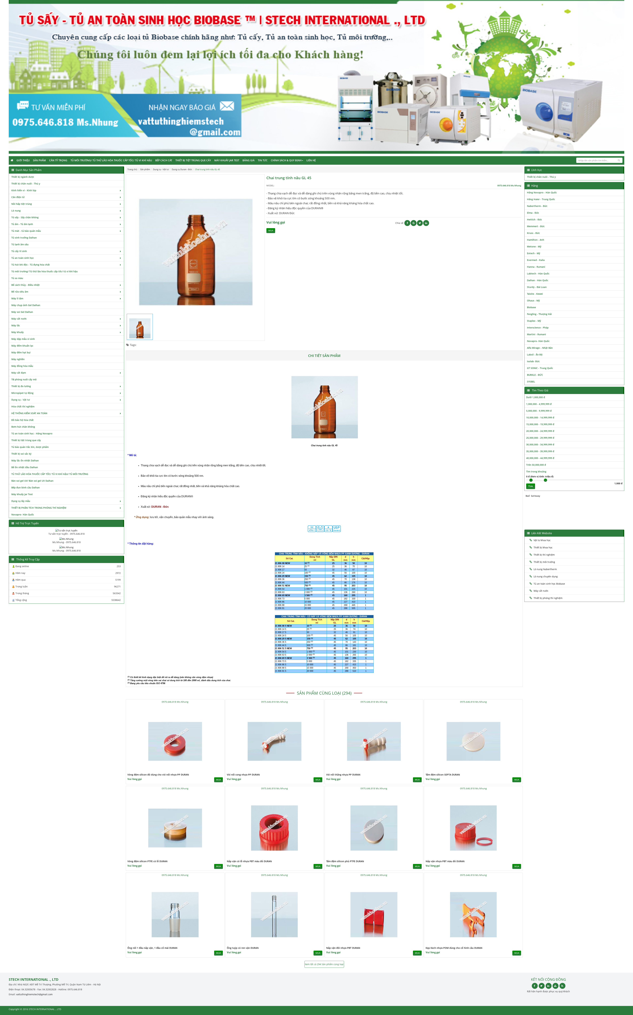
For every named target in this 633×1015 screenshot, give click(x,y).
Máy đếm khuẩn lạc (22, 345)
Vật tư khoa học (542, 540)
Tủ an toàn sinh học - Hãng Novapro (31, 433)
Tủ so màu (17, 278)
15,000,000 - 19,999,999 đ (540, 424)
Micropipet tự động (22, 393)
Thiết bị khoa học (543, 547)
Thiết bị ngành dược (22, 176)
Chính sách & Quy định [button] (286, 160)
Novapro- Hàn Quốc (22, 514)
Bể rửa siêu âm (19, 291)
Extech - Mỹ (533, 253)
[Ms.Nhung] (66, 538)
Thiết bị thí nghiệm (544, 554)
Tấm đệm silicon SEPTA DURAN (443, 774)
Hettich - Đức (534, 219)
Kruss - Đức (533, 233)
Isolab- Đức (533, 361)
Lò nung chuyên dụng (546, 576)
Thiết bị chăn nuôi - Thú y (25, 183)
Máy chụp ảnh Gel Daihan (25, 305)
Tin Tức (263, 160)
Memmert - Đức (536, 226)
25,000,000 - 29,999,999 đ (540, 437)
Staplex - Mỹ (534, 320)
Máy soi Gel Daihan (22, 311)
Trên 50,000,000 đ (536, 464)
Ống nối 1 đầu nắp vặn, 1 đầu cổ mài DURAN (152, 947)
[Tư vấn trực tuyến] (66, 530)
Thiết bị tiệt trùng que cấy (193, 160)
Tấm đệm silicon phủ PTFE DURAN (345, 861)
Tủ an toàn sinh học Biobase (549, 583)
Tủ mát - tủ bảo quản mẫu (26, 230)
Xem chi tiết (215, 770)
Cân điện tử (18, 197)
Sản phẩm (39, 160)
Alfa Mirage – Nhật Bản (540, 347)
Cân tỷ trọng (58, 160)
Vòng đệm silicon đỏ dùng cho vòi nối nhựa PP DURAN (158, 774)
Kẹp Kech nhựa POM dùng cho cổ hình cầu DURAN (454, 947)
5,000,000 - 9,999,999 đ (539, 410)
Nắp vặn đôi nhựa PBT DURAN (343, 947)
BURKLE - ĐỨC (535, 374)
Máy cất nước (19, 318)
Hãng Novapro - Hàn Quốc (542, 192)
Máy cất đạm (18, 372)
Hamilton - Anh (535, 239)
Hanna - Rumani (536, 266)
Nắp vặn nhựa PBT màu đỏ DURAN (445, 861)
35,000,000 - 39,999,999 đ (540, 451)
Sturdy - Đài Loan (537, 287)
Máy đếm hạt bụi (20, 352)
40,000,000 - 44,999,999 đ (540, 458)
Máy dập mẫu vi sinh (23, 338)
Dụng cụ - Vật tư (20, 399)
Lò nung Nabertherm (545, 569)
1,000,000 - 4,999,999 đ (539, 404)
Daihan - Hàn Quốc (537, 280)
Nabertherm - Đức (537, 206)
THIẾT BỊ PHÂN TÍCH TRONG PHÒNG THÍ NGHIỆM (38, 507)
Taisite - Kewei (535, 293)
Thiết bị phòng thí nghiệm (548, 598)
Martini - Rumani (536, 334)
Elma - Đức (533, 212)
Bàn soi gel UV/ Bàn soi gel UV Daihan (32, 480)
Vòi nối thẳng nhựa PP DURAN (343, 774)
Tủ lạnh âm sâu (20, 244)
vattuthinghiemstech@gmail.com (34, 994)
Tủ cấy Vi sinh (19, 251)
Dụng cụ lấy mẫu (20, 501)
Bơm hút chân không (23, 426)
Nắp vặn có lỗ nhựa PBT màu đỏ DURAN (249, 861)
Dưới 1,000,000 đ (535, 397)
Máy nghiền (18, 359)
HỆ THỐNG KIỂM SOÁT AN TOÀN (29, 413)
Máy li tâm (17, 298)
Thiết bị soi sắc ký (21, 453)
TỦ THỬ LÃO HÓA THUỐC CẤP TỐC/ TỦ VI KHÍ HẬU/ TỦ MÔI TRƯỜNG (49, 474)
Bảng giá (248, 160)
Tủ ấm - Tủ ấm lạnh (22, 224)
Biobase (531, 307)
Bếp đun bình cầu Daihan (25, 487)
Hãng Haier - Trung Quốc (541, 199)
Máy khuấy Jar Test (226, 160)
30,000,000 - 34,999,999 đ (540, 444)
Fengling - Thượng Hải (539, 314)
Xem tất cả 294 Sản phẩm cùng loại (324, 964)
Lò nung (16, 210)
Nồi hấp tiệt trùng (21, 203)
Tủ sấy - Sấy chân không (25, 217)
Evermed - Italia (536, 260)
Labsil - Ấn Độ (535, 354)
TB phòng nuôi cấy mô (24, 379)
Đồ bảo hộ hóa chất (22, 420)
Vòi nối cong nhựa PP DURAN (243, 774)
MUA (270, 230)
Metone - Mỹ (534, 246)
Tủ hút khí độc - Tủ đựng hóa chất (30, 264)
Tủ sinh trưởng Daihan (24, 237)
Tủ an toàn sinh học (22, 257)
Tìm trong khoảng (536, 471)
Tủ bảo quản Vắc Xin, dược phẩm (30, 447)
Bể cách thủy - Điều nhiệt (25, 284)
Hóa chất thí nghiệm (22, 406)
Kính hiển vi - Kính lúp (23, 190)
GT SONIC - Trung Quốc (540, 368)
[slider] (531, 480)
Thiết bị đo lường (21, 386)
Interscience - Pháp (538, 327)
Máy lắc (15, 325)
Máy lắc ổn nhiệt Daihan (25, 460)
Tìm (530, 486)
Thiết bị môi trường (544, 562)
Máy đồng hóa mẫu (22, 365)
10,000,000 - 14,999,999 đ (540, 417)
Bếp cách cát (163, 160)
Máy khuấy (17, 332)
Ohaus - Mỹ (533, 300)
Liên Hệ (311, 160)
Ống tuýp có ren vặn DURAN (243, 947)
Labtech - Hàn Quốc (538, 273)
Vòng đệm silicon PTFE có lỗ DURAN (147, 861)
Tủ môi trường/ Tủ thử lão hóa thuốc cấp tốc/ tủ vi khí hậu (111, 160)
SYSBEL (531, 381)
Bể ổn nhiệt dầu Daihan (24, 467)
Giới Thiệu (23, 160)
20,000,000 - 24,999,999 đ (540, 431)
